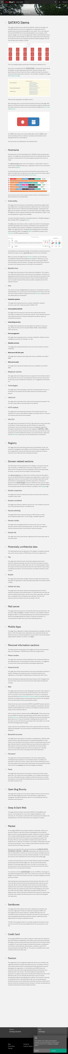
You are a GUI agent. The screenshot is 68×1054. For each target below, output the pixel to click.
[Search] (56, 2)
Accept (53, 1051)
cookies (56, 1044)
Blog (9, 1044)
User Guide (19, 2)
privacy (50, 1044)
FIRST (30, 231)
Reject (37, 1051)
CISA (27, 220)
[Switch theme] (60, 2)
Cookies (56, 1053)
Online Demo (11, 1046)
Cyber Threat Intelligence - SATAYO (17, 9)
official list (11, 233)
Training (10, 1048)
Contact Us (26, 1044)
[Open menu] (2, 2)
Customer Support (28, 1046)
